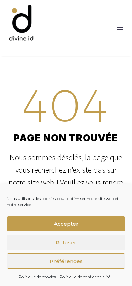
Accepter (66, 224)
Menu (120, 28)
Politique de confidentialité (84, 276)
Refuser (66, 242)
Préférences (66, 261)
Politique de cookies (37, 276)
